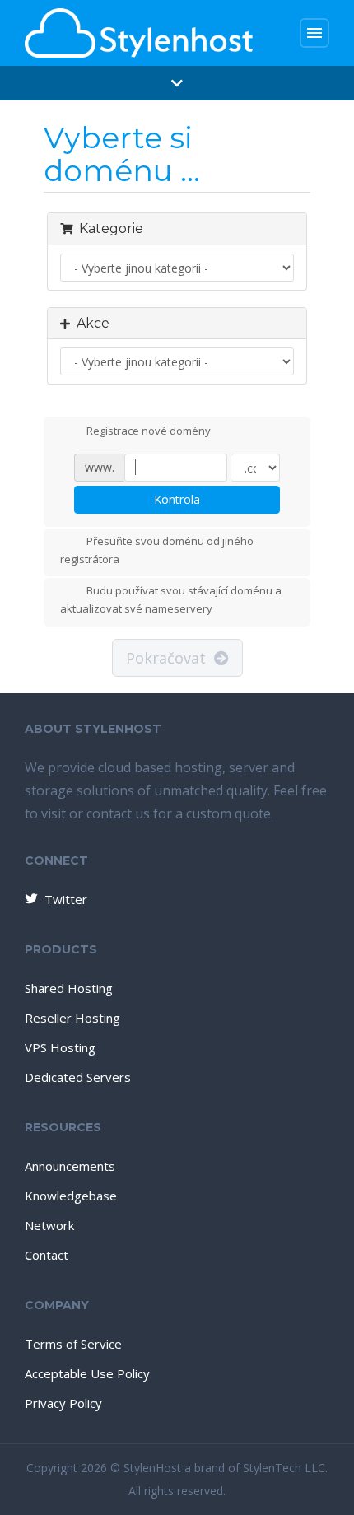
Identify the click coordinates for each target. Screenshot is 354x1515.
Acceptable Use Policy (87, 1373)
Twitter (65, 899)
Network (49, 1225)
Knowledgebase (71, 1195)
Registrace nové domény (148, 430)
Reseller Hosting (72, 1017)
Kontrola (177, 499)
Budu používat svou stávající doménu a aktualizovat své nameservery (171, 600)
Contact (46, 1255)
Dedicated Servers (78, 1077)
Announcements (70, 1166)
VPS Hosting (60, 1047)
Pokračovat (170, 658)
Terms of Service (73, 1344)
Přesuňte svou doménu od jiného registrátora (157, 550)
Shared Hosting (69, 988)
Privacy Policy (63, 1403)
